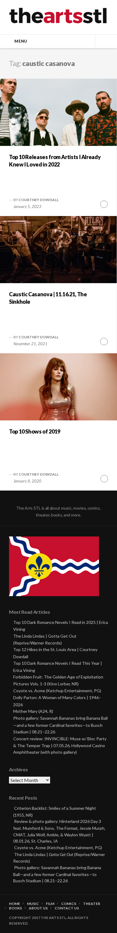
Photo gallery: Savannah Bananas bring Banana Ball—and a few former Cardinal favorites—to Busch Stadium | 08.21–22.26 (60, 724)
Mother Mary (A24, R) (33, 711)
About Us (38, 908)
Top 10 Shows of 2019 (34, 431)
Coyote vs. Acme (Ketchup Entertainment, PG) (57, 690)
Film (50, 904)
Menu (20, 41)
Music (33, 904)
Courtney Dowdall (38, 200)
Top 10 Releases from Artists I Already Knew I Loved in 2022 (54, 161)
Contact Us (67, 908)
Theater (91, 904)
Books (15, 908)
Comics (68, 904)
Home (14, 904)
